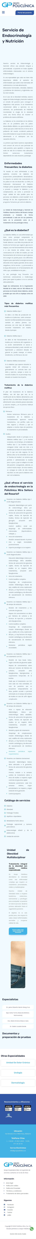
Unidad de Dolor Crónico (18, 1062)
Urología (18, 1072)
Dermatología (18, 1083)
